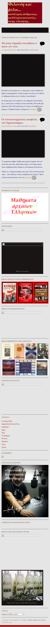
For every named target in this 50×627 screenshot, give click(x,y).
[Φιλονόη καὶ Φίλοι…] (25, 24)
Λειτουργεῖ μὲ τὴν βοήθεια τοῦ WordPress (15, 620)
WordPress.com (7, 622)
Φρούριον (5, 441)
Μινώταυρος (33, 50)
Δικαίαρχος (5, 427)
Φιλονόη (32, 126)
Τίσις (3, 433)
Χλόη (3, 444)
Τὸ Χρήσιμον (6, 436)
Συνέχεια (35, 109)
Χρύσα (4, 447)
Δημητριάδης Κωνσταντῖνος (10, 424)
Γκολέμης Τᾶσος (7, 421)
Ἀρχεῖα (4, 614)
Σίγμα (3, 430)
